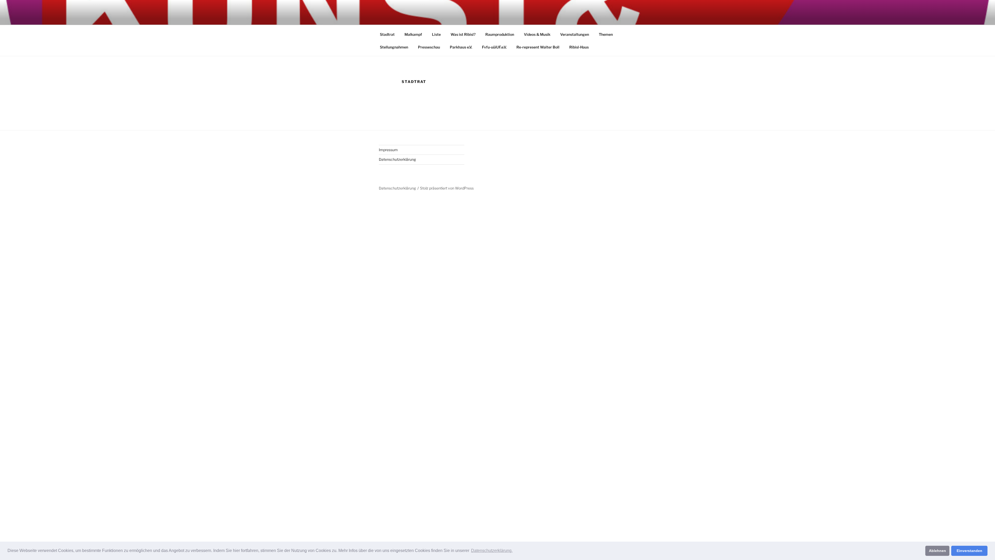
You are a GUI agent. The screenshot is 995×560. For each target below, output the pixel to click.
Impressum (388, 150)
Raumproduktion (499, 34)
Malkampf (413, 34)
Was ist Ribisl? (463, 34)
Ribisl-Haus (579, 47)
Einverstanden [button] (969, 551)
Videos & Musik (537, 34)
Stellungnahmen (394, 47)
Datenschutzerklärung (397, 159)
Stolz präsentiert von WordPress (447, 188)
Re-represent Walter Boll (537, 47)
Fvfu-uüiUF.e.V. (494, 47)
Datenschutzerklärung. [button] (492, 550)
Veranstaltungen (574, 34)
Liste (436, 34)
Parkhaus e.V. (461, 47)
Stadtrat (387, 34)
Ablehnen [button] (937, 551)
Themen (606, 34)
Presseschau (429, 47)
